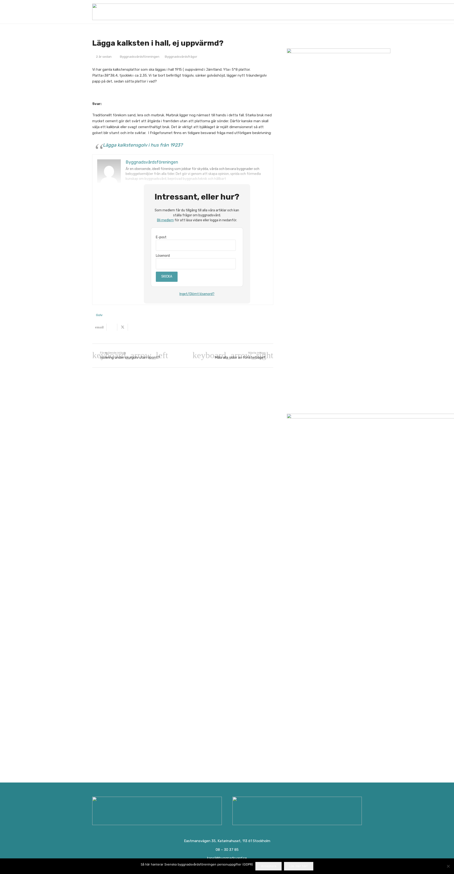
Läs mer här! (298, 866)
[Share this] (112, 327)
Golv (99, 315)
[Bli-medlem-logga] (297, 811)
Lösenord (163, 256)
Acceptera (268, 866)
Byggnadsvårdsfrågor (181, 56)
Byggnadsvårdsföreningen (139, 56)
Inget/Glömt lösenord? (196, 294)
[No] (448, 866)
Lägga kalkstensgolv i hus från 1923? (143, 145)
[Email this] (99, 327)
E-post (161, 237)
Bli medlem (165, 220)
